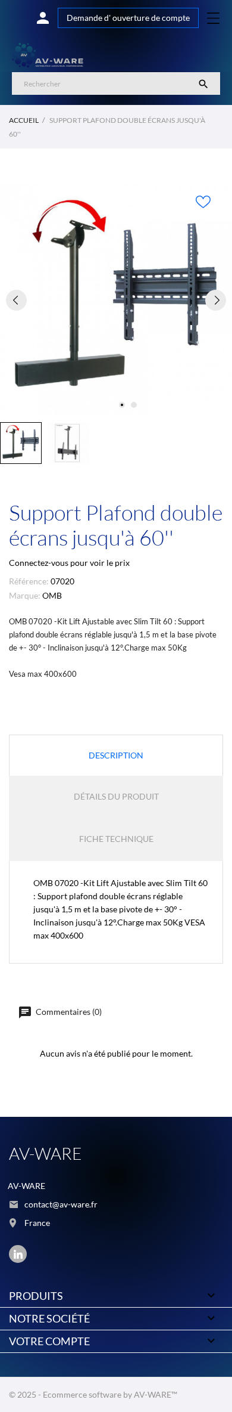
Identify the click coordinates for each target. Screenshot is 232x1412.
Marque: (24, 595)
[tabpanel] (116, 300)
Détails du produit (116, 796)
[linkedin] (18, 1254)
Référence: (29, 581)
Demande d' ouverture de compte (128, 18)
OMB (52, 595)
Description (116, 755)
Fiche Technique (116, 839)
